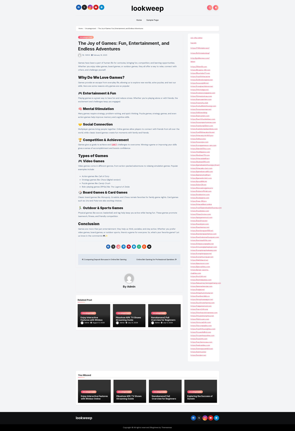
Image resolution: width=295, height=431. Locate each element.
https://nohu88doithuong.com (203, 106)
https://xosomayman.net (201, 109)
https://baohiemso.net (200, 227)
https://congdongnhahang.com (204, 250)
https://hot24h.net (198, 276)
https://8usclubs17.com (200, 73)
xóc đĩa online (196, 38)
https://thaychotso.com (201, 214)
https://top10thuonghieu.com (203, 329)
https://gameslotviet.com (201, 178)
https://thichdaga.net (200, 89)
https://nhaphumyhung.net (202, 293)
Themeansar (166, 427)
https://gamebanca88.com (202, 171)
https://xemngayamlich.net (202, 348)
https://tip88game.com (200, 152)
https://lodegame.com (200, 198)
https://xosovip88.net (200, 83)
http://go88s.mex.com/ (200, 58)
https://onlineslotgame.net (202, 80)
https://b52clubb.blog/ (200, 53)
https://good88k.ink (199, 181)
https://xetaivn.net (198, 355)
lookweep (147, 8)
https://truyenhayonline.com (202, 335)
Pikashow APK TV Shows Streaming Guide (128, 318)
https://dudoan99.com (200, 162)
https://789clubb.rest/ (200, 48)
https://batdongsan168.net (202, 230)
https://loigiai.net (198, 289)
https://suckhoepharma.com (202, 302)
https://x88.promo (198, 139)
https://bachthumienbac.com (203, 119)
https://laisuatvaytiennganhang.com (206, 283)
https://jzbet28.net (198, 184)
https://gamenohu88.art (201, 175)
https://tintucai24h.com (201, 322)
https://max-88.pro (199, 201)
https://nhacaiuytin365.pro (202, 135)
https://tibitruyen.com (200, 319)
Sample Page (152, 20)
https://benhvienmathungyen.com (205, 237)
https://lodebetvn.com (200, 194)
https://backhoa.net (199, 220)
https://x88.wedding (199, 112)
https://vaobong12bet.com (202, 125)
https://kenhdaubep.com (201, 280)
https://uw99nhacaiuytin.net (203, 132)
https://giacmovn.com (200, 263)
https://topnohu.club (199, 103)
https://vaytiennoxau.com (201, 342)
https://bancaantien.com (201, 99)
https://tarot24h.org (199, 309)
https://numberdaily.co (200, 296)
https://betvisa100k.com (201, 240)
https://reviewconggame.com (203, 93)
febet (193, 61)
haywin (193, 43)
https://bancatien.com (200, 116)
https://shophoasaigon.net (202, 299)
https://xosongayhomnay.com (203, 122)
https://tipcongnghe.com (201, 325)
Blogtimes (154, 427)
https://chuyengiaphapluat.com (204, 247)
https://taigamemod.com (201, 306)
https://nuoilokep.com (200, 211)
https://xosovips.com (199, 142)
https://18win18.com (199, 66)
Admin (87, 55)
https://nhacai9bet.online (201, 204)
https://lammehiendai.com (201, 286)
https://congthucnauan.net (202, 257)
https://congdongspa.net (201, 253)
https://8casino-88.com (200, 70)
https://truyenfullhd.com (201, 332)
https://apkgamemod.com (201, 217)
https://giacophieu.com (200, 266)
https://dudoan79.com (200, 155)
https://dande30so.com (201, 148)
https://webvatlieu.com (200, 345)
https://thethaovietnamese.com (204, 312)
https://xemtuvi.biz (198, 352)
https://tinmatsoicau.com (201, 96)
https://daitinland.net (199, 260)
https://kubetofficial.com (201, 191)
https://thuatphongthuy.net (202, 316)
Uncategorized (86, 37)
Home (139, 20)
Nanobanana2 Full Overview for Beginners (163, 318)
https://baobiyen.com (200, 224)
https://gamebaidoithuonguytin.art (205, 165)
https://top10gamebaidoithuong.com (206, 207)
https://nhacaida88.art (200, 158)
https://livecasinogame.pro (202, 188)
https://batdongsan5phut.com (203, 234)
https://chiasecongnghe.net (202, 244)
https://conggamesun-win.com (203, 145)
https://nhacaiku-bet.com (201, 168)
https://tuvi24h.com (199, 338)
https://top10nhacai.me (200, 76)
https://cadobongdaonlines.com (204, 129)
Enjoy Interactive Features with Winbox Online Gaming (92, 320)
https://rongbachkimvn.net (202, 86)
